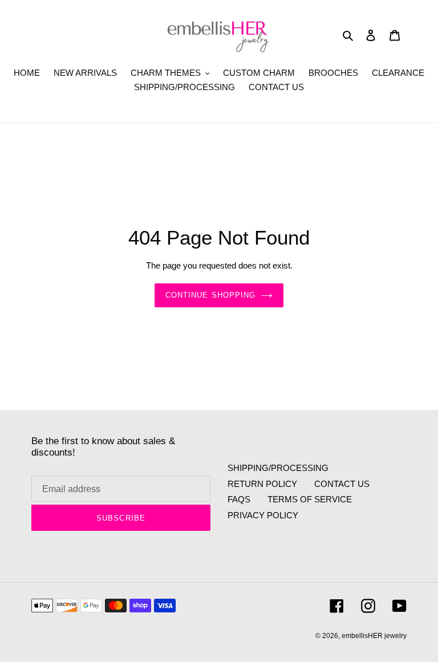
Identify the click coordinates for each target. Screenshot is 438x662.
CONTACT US (342, 484)
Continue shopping (210, 295)
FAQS (239, 499)
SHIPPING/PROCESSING (278, 468)
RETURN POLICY (262, 484)
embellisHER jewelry (374, 636)
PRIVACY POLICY (263, 515)
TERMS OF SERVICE (309, 499)
